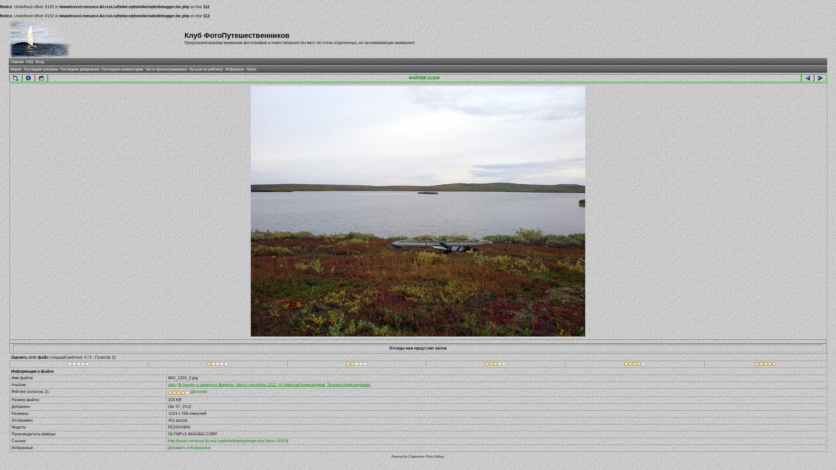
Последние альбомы (41, 69)
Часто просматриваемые (166, 69)
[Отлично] (634, 365)
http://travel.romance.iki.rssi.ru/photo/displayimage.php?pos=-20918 (228, 441)
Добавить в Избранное (189, 448)
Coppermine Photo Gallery (426, 456)
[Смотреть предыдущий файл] (807, 78)
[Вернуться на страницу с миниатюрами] (16, 78)
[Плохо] (217, 365)
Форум (16, 69)
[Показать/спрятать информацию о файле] (28, 78)
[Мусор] (78, 365)
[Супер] (765, 365)
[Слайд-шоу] (41, 78)
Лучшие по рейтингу (206, 69)
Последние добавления (79, 69)
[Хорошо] (495, 365)
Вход (40, 62)
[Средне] (356, 365)
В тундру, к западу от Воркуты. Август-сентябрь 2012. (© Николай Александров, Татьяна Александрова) (275, 385)
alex (172, 385)
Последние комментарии (122, 69)
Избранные (234, 69)
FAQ (29, 62)
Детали (198, 391)
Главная (17, 62)
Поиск (251, 69)
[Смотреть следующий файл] (820, 78)
